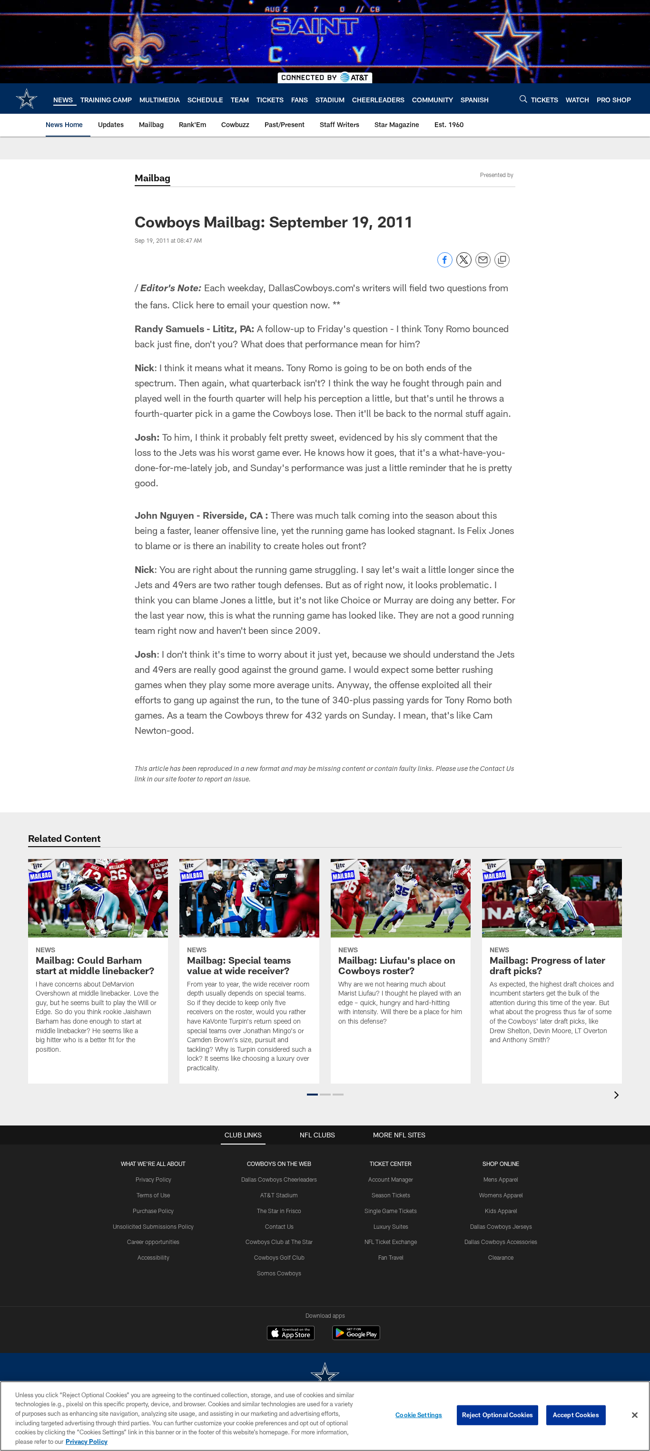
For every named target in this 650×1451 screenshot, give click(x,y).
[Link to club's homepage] (26, 98)
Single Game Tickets (390, 1210)
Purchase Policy (153, 1210)
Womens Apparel (501, 1195)
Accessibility (153, 1257)
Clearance (500, 1257)
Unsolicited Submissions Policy (153, 1226)
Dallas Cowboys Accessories (500, 1241)
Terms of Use (153, 1195)
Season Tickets (391, 1195)
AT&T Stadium (279, 1195)
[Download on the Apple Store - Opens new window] (291, 1334)
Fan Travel (391, 1257)
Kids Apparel (501, 1210)
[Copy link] (502, 260)
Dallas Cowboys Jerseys (501, 1226)
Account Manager (390, 1179)
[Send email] (483, 265)
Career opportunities (153, 1241)
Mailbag (152, 177)
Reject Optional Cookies (497, 1415)
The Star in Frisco (279, 1210)
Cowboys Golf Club (279, 1257)
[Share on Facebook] (445, 265)
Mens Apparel (500, 1179)
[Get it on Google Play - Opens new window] (356, 1337)
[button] (312, 1094)
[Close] (634, 1415)
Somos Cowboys (279, 1273)
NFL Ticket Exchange (390, 1241)
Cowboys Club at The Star (279, 1241)
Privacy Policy (153, 1179)
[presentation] (618, 1096)
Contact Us (279, 1226)
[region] (325, 1416)
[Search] (523, 98)
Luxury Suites (391, 1226)
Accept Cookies (576, 1415)
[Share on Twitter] (464, 265)
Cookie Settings (418, 1415)
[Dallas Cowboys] (325, 1377)
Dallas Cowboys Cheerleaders (279, 1179)
